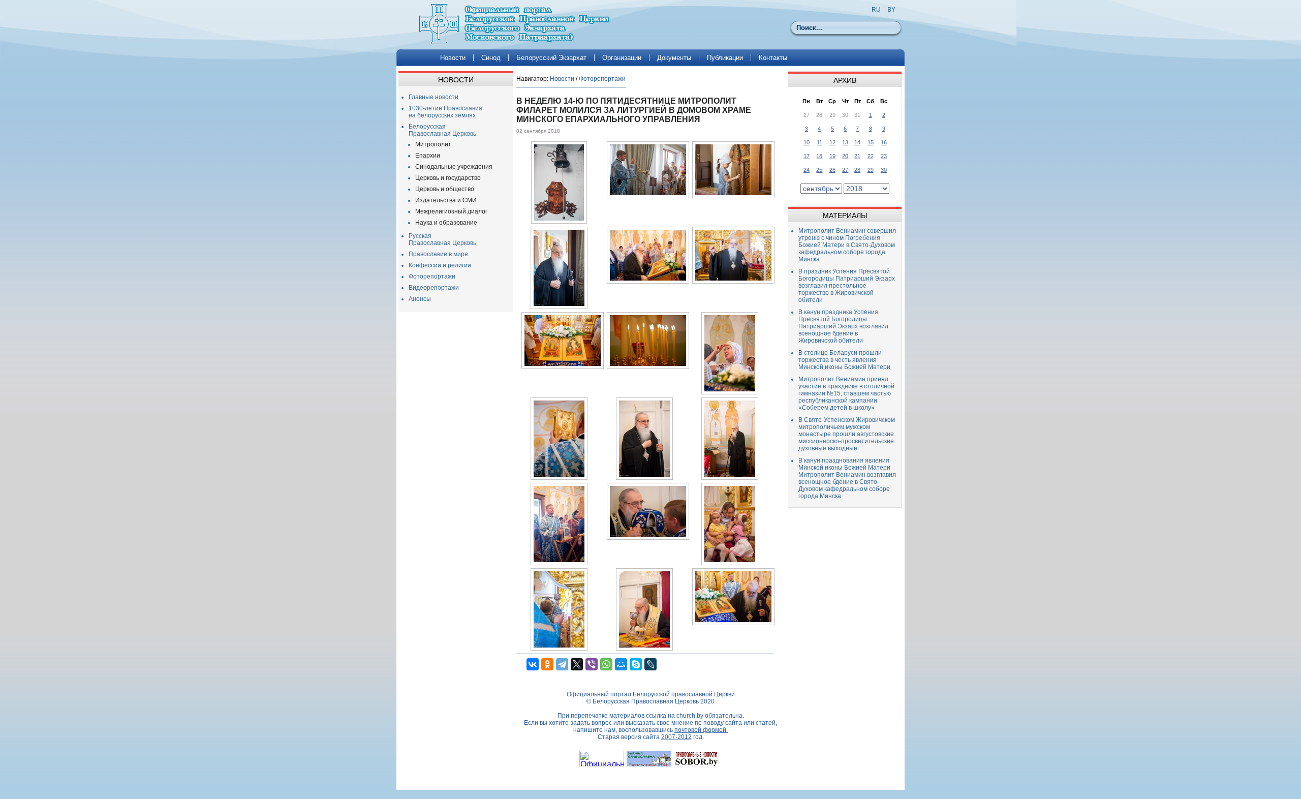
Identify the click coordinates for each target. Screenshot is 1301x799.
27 (845, 170)
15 (871, 142)
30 (884, 170)
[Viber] (591, 664)
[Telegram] (562, 664)
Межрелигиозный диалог (451, 211)
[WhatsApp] (606, 664)
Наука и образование (446, 222)
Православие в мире (438, 254)
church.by (689, 715)
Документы (674, 57)
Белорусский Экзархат (551, 57)
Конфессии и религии (440, 265)
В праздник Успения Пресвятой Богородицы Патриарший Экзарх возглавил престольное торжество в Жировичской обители (846, 285)
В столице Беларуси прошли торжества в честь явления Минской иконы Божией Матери (844, 360)
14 (857, 142)
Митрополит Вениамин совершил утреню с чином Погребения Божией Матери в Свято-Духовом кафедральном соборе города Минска (847, 245)
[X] (577, 664)
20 (845, 156)
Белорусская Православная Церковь (442, 130)
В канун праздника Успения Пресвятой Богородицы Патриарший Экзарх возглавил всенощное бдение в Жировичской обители (843, 326)
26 (832, 170)
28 (857, 170)
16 (884, 142)
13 (845, 142)
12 (832, 142)
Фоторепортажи (432, 276)
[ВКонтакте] (532, 664)
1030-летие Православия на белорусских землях (445, 112)
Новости (453, 57)
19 (832, 156)
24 (806, 170)
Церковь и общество (444, 189)
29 (871, 170)
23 (884, 156)
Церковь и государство (448, 177)
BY (891, 9)
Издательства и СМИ (446, 200)
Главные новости (433, 97)
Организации (621, 57)
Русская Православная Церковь (442, 239)
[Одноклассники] (547, 664)
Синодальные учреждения (453, 166)
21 (857, 156)
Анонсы (420, 298)
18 (819, 156)
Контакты (773, 57)
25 (819, 170)
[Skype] (636, 664)
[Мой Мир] (621, 664)
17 (806, 156)
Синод (491, 57)
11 (819, 142)
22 (871, 156)
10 (806, 142)
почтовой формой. (701, 729)
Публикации (725, 57)
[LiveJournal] (650, 664)
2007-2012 (676, 737)
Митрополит (433, 144)
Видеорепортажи (434, 287)
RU (876, 9)
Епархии (427, 155)
